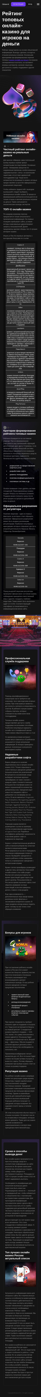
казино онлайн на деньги (18, 60)
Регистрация (18, 4)
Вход (30, 4)
